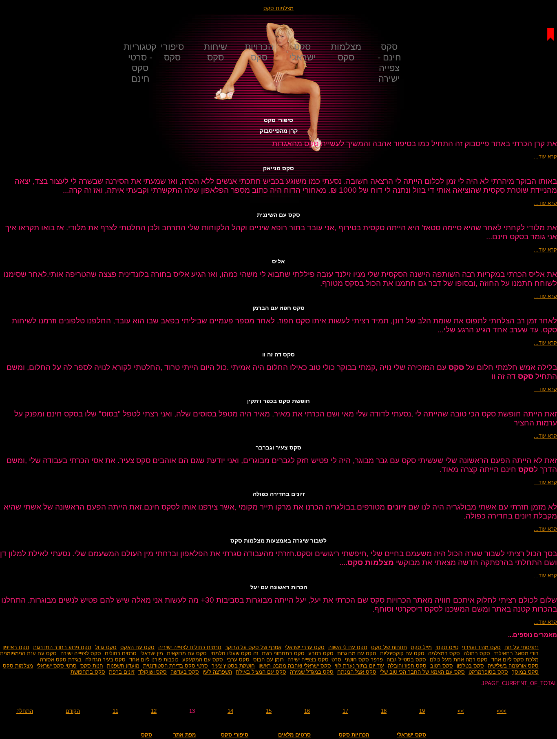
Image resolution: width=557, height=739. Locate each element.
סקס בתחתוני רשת (283, 653)
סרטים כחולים (121, 653)
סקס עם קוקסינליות (402, 653)
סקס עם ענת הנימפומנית (28, 653)
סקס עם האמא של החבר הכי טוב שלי (422, 672)
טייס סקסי (446, 647)
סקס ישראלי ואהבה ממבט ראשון (295, 666)
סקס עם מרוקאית (187, 653)
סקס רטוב (441, 666)
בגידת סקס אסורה (61, 660)
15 (269, 711)
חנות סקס (91, 666)
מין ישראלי (151, 653)
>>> (501, 711)
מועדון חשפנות (123, 666)
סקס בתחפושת (88, 672)
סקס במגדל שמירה (312, 672)
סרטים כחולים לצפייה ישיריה (189, 647)
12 (154, 711)
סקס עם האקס (137, 647)
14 (230, 711)
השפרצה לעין (217, 672)
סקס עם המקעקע (202, 660)
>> (461, 711)
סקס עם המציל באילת (261, 672)
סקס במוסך (525, 672)
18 (384, 711)
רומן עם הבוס (268, 660)
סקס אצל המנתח (356, 672)
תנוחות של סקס (389, 647)
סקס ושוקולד (152, 672)
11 (115, 711)
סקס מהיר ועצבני (481, 647)
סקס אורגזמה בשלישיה (513, 666)
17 (345, 711)
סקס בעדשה (184, 672)
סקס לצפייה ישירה (80, 653)
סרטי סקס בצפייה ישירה (314, 660)
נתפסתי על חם (521, 647)
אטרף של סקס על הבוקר (253, 647)
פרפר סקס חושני (364, 660)
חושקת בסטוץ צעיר (233, 666)
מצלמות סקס (278, 8)
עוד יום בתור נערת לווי (359, 666)
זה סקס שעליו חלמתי (234, 653)
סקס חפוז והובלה (407, 666)
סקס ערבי (238, 660)
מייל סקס (421, 647)
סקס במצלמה (444, 653)
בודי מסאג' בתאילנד (516, 653)
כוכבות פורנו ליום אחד (154, 660)
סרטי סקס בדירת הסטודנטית (175, 666)
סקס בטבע (321, 653)
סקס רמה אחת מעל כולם (459, 660)
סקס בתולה (477, 653)
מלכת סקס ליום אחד (515, 660)
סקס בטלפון (470, 666)
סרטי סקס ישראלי (57, 666)
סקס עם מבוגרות (356, 653)
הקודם (73, 711)
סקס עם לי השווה (347, 647)
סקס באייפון (15, 647)
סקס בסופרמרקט (488, 672)
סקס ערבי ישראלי (305, 647)
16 (307, 711)
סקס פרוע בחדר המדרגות (62, 647)
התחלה (24, 711)
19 (422, 711)
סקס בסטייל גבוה (406, 660)
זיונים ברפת (122, 672)
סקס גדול (106, 647)
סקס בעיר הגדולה (105, 660)
